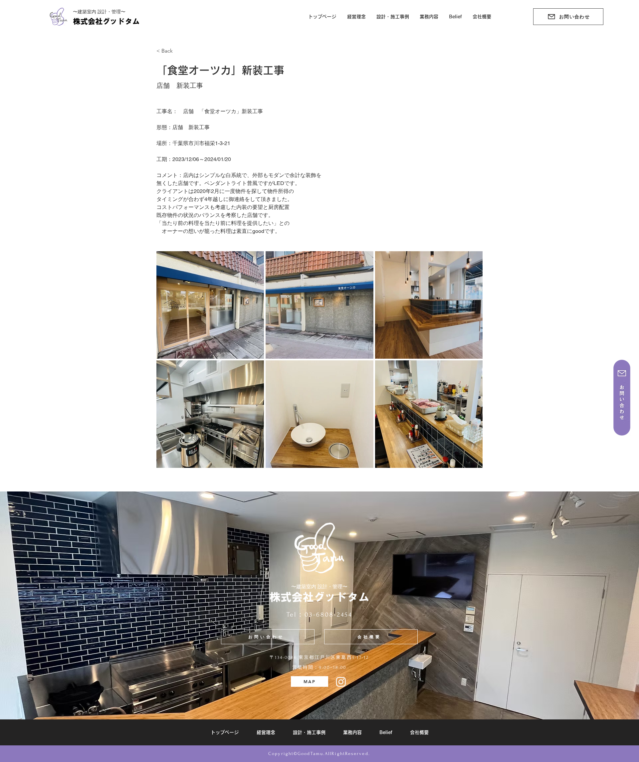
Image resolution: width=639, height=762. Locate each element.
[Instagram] (340, 681)
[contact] (621, 397)
